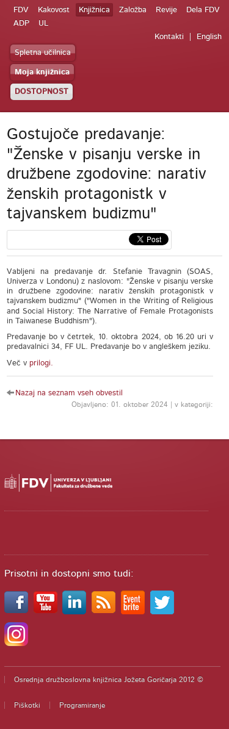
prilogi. (41, 363)
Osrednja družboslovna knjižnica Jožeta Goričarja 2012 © (108, 679)
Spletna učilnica (43, 53)
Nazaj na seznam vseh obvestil (69, 393)
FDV (21, 10)
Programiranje (82, 705)
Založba (133, 10)
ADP (21, 23)
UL (43, 23)
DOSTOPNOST (41, 92)
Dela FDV (203, 10)
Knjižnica (94, 10)
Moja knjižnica (42, 72)
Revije (166, 10)
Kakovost (54, 10)
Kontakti (169, 37)
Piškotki (27, 705)
